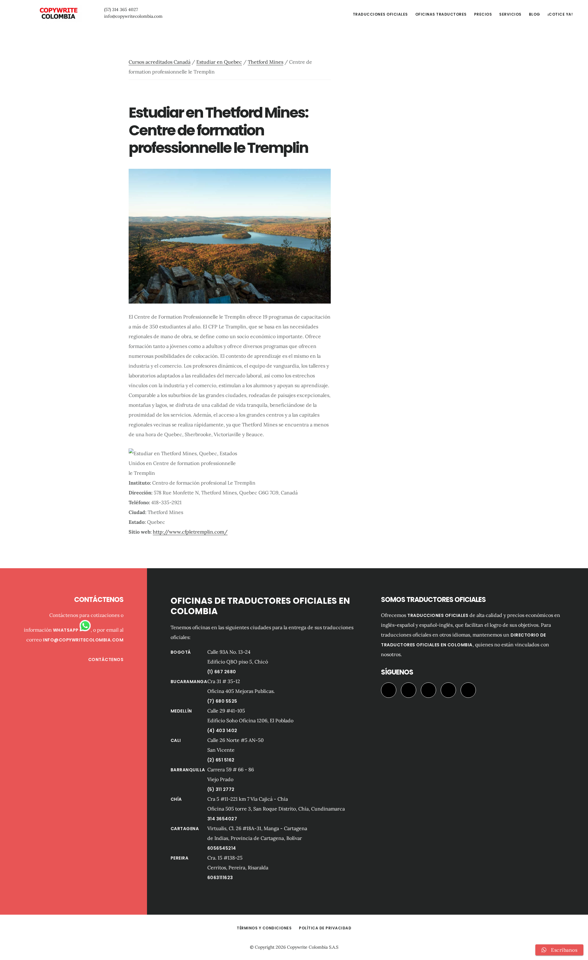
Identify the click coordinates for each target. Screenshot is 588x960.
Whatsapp (66, 630)
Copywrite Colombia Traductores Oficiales (58, 13)
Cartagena (185, 829)
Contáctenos (106, 659)
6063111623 (220, 878)
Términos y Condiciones (264, 928)
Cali (176, 740)
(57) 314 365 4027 (121, 9)
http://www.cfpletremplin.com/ (190, 532)
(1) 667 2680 (221, 672)
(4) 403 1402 (222, 731)
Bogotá (181, 652)
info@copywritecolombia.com (133, 16)
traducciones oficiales (437, 615)
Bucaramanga (189, 681)
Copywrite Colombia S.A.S (312, 947)
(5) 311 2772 (221, 789)
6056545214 (221, 848)
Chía (176, 799)
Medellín (181, 711)
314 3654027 (222, 819)
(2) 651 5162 (221, 760)
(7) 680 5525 (222, 701)
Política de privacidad (325, 928)
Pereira (180, 858)
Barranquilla (188, 770)
